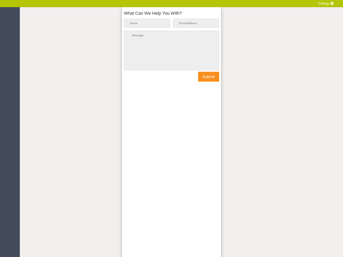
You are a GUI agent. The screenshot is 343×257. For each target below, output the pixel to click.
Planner (9, 33)
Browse (10, 20)
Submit (208, 77)
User (10, 72)
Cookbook (10, 59)
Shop (9, 46)
